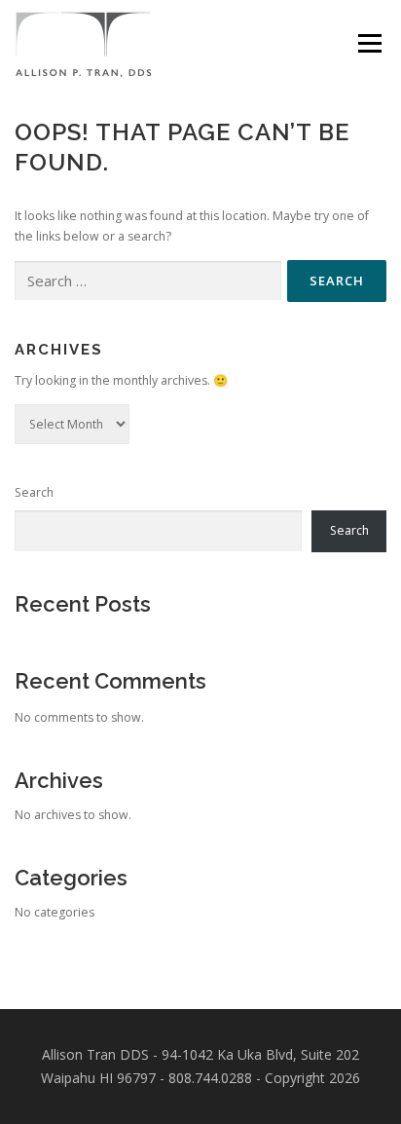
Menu (368, 43)
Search (34, 492)
